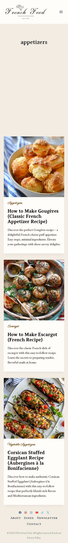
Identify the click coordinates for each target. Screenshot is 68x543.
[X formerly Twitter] (47, 512)
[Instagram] (31, 512)
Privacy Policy (33, 537)
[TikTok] (42, 512)
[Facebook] (20, 512)
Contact (34, 524)
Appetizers (15, 203)
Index (29, 518)
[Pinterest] (25, 512)
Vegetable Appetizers (21, 444)
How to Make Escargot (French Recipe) (32, 337)
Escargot (13, 326)
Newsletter (47, 518)
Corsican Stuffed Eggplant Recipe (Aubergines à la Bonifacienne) (26, 460)
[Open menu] (61, 12)
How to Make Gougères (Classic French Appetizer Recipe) (33, 216)
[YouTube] (36, 512)
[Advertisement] (34, 97)
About (15, 518)
